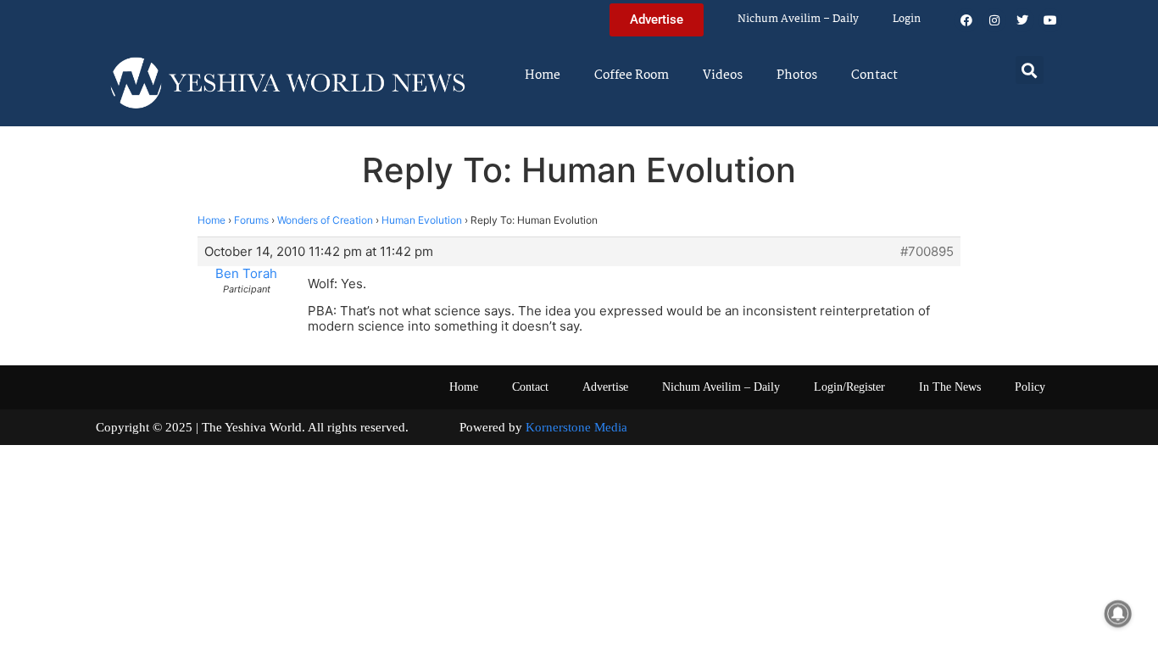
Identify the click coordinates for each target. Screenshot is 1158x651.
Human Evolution (421, 220)
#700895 (927, 251)
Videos (723, 75)
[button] (1030, 70)
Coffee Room (631, 75)
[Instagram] (994, 20)
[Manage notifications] (1118, 613)
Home (542, 75)
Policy (1030, 387)
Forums (251, 220)
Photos (797, 75)
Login (907, 19)
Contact (874, 75)
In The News (950, 387)
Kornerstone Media (576, 427)
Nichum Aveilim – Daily (798, 19)
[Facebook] (966, 20)
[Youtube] (1050, 20)
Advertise (605, 387)
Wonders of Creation (325, 220)
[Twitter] (1022, 20)
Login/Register (849, 387)
